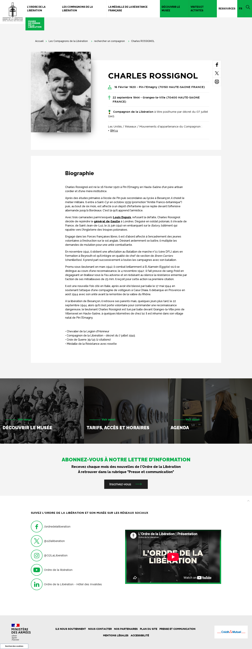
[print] (217, 82)
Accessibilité (140, 635)
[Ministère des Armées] (21, 632)
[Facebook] (217, 64)
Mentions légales (115, 635)
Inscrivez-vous (120, 484)
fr (240, 8)
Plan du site (148, 629)
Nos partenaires (126, 629)
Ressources (227, 8)
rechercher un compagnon (109, 41)
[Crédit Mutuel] (231, 632)
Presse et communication (177, 629)
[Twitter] (217, 73)
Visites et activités (197, 8)
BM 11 (114, 130)
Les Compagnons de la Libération (77, 8)
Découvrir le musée (171, 8)
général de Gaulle (107, 221)
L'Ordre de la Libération (36, 8)
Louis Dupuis (122, 217)
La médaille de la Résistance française (128, 8)
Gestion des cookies (14, 646)
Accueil (39, 41)
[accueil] (22, 15)
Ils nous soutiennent (70, 629)
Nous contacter (100, 629)
